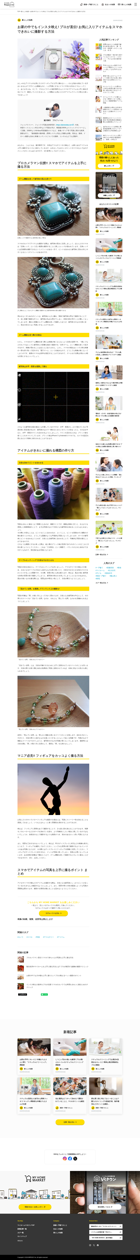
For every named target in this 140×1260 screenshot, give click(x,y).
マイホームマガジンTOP (26, 1225)
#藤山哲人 (113, 576)
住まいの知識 (110, 4)
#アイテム (61, 937)
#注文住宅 (111, 570)
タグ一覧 (21, 1232)
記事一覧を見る (101, 554)
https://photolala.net (64, 125)
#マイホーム (100, 570)
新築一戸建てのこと (91, 4)
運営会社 (20, 1240)
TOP (18, 11)
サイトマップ (22, 1236)
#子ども (98, 573)
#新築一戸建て (101, 576)
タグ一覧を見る (101, 583)
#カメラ (20, 937)
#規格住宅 (108, 573)
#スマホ (29, 937)
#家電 (98, 579)
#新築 (119, 568)
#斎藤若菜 (110, 568)
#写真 (38, 937)
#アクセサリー (48, 937)
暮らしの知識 (126, 4)
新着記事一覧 (22, 1229)
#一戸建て (99, 568)
